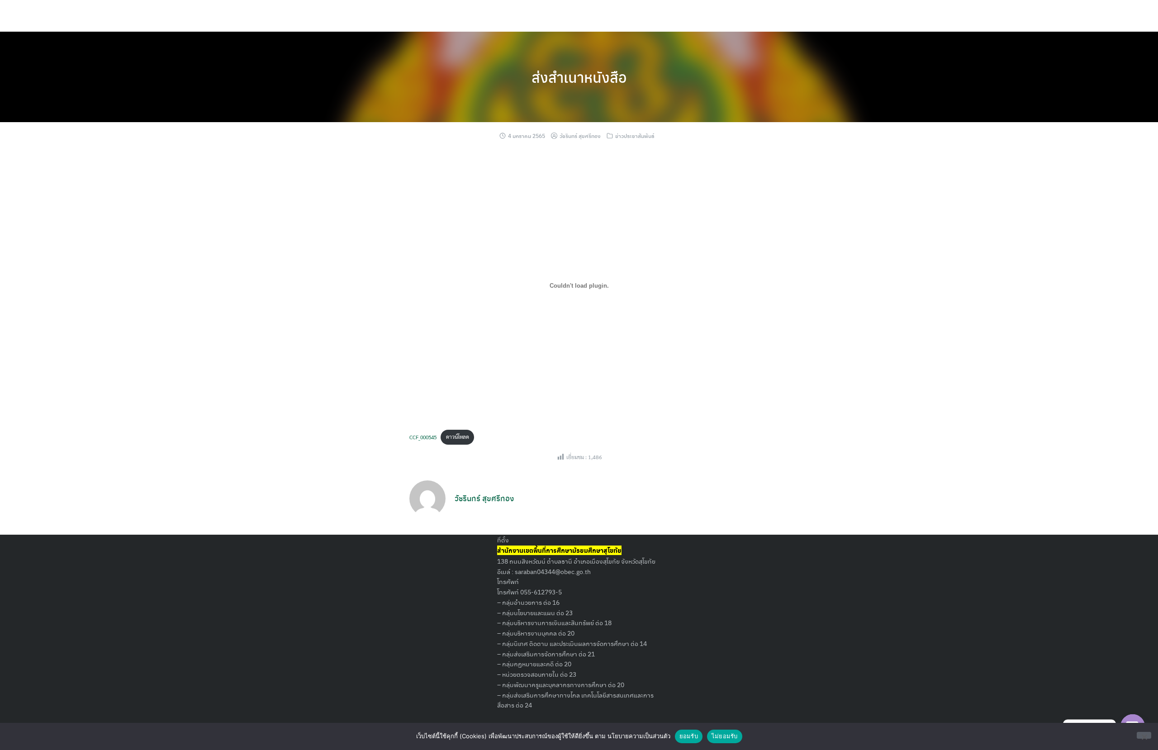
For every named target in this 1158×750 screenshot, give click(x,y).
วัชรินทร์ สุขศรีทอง (580, 136)
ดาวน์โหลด (457, 436)
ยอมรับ (688, 736)
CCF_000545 (423, 436)
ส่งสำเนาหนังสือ (579, 76)
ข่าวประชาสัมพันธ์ (635, 136)
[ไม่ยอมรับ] (1144, 735)
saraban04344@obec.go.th (553, 571)
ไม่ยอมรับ (725, 736)
